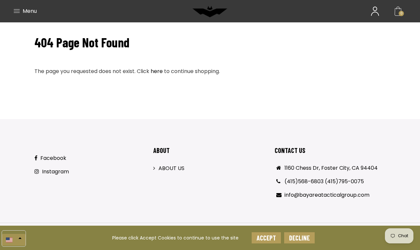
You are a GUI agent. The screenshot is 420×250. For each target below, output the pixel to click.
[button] (14, 240)
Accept (266, 238)
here (157, 71)
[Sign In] (375, 11)
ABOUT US (171, 168)
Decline (299, 238)
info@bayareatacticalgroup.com (326, 195)
